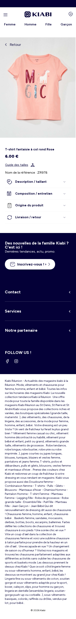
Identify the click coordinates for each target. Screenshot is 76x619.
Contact (13, 292)
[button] (38, 182)
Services (13, 311)
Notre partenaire (21, 330)
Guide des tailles (16, 165)
